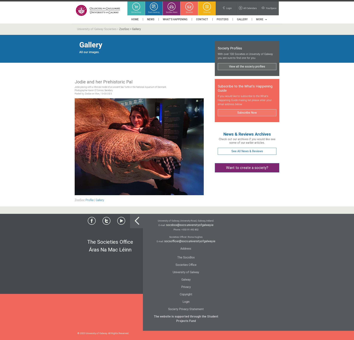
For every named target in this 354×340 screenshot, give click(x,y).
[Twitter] (106, 222)
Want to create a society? (247, 167)
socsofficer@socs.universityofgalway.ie (189, 241)
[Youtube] (121, 222)
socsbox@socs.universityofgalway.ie (190, 225)
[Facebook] (92, 222)
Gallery (100, 200)
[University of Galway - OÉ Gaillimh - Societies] (98, 10)
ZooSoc (124, 29)
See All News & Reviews (247, 151)
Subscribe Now (247, 112)
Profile (90, 200)
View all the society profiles (247, 66)
